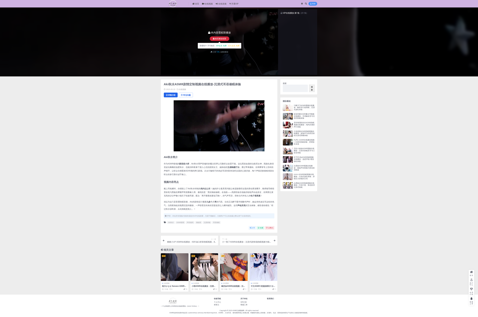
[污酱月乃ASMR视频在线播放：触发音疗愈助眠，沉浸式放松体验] (288, 107)
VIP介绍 (243, 302)
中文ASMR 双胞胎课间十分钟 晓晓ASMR (263, 287)
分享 (253, 228)
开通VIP (235, 3)
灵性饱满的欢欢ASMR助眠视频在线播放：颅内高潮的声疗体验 (304, 124)
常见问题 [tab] (187, 95)
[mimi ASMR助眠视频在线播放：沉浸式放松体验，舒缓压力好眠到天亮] (288, 176)
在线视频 (209, 3)
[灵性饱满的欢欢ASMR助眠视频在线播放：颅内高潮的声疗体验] (288, 125)
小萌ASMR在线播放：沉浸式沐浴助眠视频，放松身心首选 (204, 287)
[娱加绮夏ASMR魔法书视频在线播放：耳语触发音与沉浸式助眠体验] (288, 116)
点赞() (270, 228)
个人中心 (217, 302)
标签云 (216, 304)
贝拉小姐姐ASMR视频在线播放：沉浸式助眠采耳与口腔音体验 (304, 150)
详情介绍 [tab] (171, 95)
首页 (197, 3)
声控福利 (190, 222)
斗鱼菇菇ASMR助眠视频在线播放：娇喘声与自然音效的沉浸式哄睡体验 (304, 133)
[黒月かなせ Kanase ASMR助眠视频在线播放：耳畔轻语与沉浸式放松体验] (174, 267)
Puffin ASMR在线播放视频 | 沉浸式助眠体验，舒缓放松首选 (304, 142)
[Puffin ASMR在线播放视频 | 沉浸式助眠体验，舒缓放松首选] (288, 142)
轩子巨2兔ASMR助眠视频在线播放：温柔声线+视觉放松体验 (304, 159)
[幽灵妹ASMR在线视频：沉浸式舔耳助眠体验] (234, 267)
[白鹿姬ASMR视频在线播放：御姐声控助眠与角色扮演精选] (288, 168)
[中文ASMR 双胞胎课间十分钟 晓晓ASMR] (263, 267)
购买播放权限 (220, 39)
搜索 (285, 83)
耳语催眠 (216, 222)
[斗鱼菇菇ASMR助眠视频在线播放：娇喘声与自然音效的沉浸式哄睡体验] (288, 133)
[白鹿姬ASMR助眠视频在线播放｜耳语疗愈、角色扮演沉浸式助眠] (288, 185)
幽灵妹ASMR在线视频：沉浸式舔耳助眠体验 (233, 287)
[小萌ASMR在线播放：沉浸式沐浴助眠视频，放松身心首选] (204, 267)
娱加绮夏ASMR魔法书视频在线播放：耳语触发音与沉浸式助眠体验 (304, 116)
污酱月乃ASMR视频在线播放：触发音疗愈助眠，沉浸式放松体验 (304, 107)
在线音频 (222, 3)
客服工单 (243, 304)
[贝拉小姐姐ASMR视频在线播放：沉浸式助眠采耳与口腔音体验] (288, 150)
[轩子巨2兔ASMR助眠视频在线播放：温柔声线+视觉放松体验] (288, 159)
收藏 (261, 228)
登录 (314, 4)
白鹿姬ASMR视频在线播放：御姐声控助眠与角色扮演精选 (304, 168)
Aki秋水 (171, 222)
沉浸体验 (207, 222)
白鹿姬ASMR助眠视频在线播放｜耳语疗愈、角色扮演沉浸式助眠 (304, 185)
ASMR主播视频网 (238, 310)
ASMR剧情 (180, 222)
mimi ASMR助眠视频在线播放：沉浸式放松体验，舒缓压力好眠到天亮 (304, 176)
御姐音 (198, 222)
